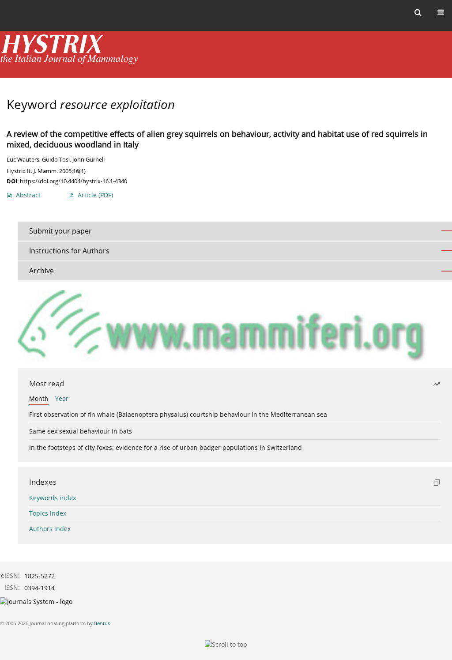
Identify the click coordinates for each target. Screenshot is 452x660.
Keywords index (52, 498)
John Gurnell (88, 159)
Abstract (28, 195)
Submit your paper (60, 231)
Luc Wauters (23, 159)
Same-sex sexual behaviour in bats (80, 431)
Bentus (102, 623)
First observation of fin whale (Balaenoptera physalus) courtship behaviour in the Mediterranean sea (178, 414)
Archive (41, 270)
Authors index (50, 528)
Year (61, 398)
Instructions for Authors (69, 251)
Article (95, 195)
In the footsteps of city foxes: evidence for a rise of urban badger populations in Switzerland (165, 447)
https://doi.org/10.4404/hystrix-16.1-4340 (73, 181)
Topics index (47, 513)
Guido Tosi (56, 159)
